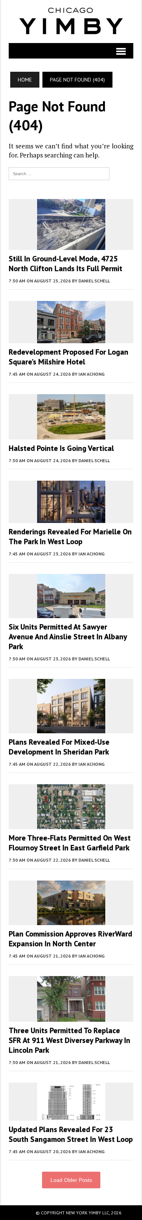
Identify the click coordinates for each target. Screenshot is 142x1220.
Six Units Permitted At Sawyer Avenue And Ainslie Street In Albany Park (68, 636)
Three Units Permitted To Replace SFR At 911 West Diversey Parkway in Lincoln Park (69, 1040)
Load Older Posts (71, 1180)
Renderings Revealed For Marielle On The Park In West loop (70, 536)
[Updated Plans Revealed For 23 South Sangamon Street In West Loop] (71, 1115)
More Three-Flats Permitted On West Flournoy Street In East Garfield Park (70, 843)
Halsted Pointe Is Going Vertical (61, 448)
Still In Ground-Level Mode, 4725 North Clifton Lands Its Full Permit (65, 263)
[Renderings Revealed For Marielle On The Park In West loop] (71, 517)
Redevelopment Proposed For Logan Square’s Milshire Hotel (68, 357)
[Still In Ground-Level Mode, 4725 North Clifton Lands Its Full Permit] (71, 244)
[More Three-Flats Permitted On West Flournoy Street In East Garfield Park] (71, 824)
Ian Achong (91, 374)
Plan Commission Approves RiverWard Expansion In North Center (70, 939)
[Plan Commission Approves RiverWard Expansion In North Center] (71, 920)
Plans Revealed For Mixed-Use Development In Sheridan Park (59, 747)
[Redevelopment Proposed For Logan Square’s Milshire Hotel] (71, 338)
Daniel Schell (94, 281)
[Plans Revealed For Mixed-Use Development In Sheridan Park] (71, 728)
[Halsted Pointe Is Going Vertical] (71, 434)
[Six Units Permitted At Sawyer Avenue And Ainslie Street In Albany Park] (71, 613)
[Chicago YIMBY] (71, 21)
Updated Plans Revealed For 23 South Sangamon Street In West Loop (71, 1134)
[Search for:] (59, 173)
